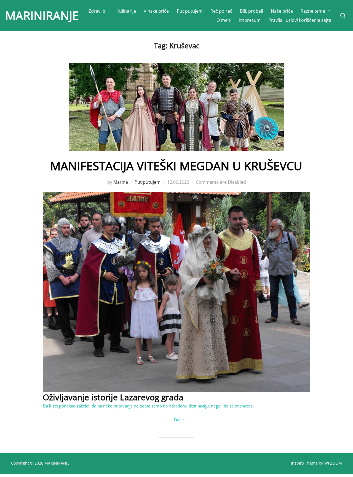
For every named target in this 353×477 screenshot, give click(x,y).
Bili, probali (251, 11)
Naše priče (282, 11)
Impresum (250, 20)
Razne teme (313, 11)
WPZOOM (333, 463)
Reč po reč (221, 11)
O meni (223, 20)
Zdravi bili (99, 11)
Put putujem (190, 11)
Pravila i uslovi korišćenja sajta (299, 20)
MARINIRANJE (42, 15)
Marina (120, 182)
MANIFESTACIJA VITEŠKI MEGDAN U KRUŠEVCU (176, 166)
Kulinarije (126, 11)
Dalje (179, 419)
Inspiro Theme (304, 463)
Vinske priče (156, 11)
